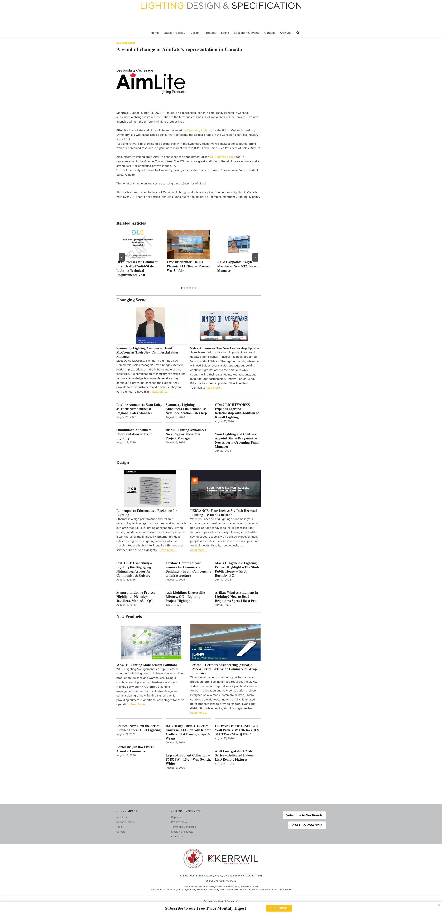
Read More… (160, 391)
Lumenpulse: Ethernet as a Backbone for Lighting (146, 513)
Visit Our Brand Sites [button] (307, 825)
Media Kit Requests (182, 831)
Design (194, 32)
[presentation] (138, 244)
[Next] (255, 257)
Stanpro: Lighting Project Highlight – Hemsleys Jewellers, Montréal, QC (135, 596)
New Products (129, 616)
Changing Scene (125, 43)
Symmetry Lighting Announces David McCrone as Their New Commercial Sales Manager (147, 352)
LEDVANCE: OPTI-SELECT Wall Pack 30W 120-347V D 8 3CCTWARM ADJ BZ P (237, 730)
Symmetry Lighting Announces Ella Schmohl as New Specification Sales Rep (186, 409)
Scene (225, 32)
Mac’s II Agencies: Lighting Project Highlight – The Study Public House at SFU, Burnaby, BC (237, 569)
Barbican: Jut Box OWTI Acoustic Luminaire (135, 749)
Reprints (176, 817)
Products (210, 32)
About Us (121, 817)
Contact (269, 32)
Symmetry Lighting (199, 130)
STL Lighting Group (222, 157)
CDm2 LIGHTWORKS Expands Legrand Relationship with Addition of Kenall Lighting (237, 411)
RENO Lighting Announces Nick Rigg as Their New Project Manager (186, 434)
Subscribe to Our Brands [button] (304, 815)
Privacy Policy (179, 821)
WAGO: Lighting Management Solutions (146, 665)
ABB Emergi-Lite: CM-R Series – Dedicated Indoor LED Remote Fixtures (234, 755)
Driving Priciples (125, 821)
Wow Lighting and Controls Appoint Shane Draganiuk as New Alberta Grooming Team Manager (237, 440)
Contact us (177, 836)
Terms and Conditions (183, 826)
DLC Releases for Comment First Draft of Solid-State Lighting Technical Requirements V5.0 (137, 268)
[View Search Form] (298, 33)
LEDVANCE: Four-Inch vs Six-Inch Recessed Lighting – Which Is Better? (223, 513)
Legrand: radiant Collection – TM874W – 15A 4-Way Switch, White (188, 759)
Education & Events (246, 32)
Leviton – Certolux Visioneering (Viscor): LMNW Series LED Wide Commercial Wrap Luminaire (223, 669)
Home (155, 32)
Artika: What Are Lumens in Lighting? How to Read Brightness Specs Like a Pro (236, 596)
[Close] (439, 905)
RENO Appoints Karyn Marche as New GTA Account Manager (239, 266)
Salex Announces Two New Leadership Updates (225, 348)
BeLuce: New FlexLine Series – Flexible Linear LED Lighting (139, 728)
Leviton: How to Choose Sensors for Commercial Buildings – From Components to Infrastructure (188, 569)
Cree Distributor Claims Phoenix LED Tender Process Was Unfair (188, 266)
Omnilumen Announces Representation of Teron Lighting (134, 434)
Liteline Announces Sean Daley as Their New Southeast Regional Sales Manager (139, 409)
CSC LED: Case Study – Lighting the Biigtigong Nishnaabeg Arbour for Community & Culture (134, 569)
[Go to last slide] (122, 257)
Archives (285, 32)
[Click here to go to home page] (131, 33)
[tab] (181, 288)
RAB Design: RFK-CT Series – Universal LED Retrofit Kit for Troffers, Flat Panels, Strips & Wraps (188, 732)
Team (119, 826)
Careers (120, 831)
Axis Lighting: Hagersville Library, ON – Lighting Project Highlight (185, 596)
